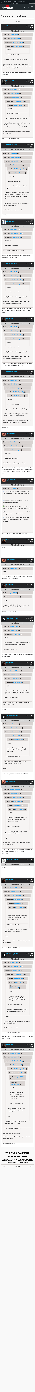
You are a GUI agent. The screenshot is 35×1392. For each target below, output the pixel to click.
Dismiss (32, 2)
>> (18, 34)
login (20, 1156)
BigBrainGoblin (14, 272)
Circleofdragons (15, 38)
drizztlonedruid (14, 380)
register (7, 1160)
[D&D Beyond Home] (7, 7)
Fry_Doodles (13, 488)
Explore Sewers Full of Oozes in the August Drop (14, 2)
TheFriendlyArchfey (17, 42)
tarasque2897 (13, 153)
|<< (4, 21)
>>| (31, 21)
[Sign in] (28, 7)
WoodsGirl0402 (14, 34)
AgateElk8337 (13, 593)
